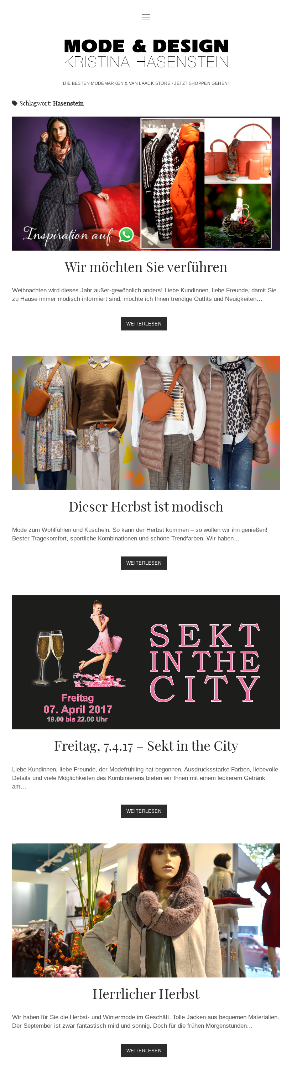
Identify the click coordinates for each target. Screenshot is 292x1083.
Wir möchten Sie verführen (146, 184)
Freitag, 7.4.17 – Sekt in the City (146, 662)
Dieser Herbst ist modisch (146, 423)
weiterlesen (146, 325)
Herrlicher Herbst (146, 910)
